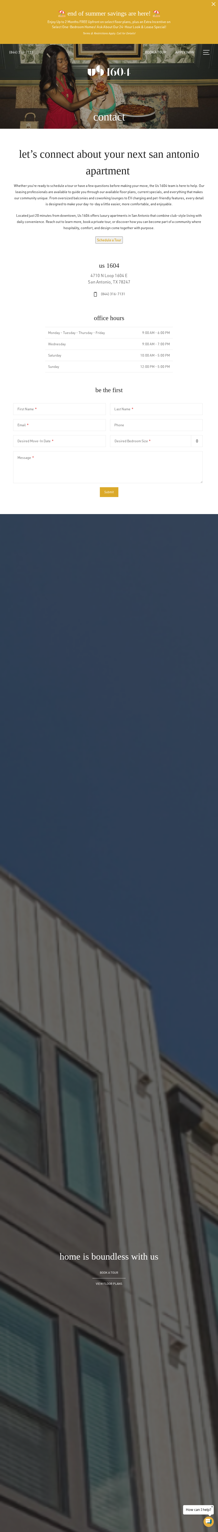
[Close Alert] (213, 5)
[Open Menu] (206, 52)
